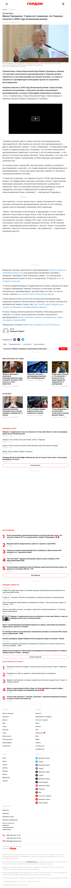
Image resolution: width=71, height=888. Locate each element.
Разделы (38, 709)
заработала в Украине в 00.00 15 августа (40, 325)
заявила (6, 96)
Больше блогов (35, 465)
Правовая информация (10, 820)
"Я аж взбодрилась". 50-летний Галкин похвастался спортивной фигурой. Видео (61, 412)
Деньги (4, 720)
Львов (4, 761)
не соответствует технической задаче (36, 294)
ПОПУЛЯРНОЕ (8, 530)
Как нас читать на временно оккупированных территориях (8, 826)
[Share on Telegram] (22, 339)
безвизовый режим (14, 344)
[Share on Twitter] (18, 339)
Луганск (5, 781)
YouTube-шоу (40, 746)
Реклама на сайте (8, 816)
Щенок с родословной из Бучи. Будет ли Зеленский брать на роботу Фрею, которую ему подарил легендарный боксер (35, 689)
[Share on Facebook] (14, 339)
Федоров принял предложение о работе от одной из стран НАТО (31, 544)
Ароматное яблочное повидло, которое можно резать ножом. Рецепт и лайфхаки (37, 667)
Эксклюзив (39, 733)
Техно (4, 733)
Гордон (4, 9)
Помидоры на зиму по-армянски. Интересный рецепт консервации (31, 673)
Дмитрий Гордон (44, 758)
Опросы (38, 742)
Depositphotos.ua (32, 862)
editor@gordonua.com (13, 841)
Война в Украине (7, 713)
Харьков (5, 771)
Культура (5, 729)
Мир (3, 723)
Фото (37, 736)
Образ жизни (6, 736)
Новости (5, 709)
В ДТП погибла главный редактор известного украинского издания (36, 411)
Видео (38, 739)
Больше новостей (35, 657)
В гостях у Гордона (42, 720)
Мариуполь (6, 777)
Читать (63, 349)
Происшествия (7, 739)
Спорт (4, 726)
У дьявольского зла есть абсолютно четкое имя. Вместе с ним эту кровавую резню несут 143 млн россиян (39, 617)
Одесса (4, 764)
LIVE (37, 729)
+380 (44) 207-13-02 (13, 838)
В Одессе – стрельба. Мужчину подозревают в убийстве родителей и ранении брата (33, 597)
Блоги (37, 723)
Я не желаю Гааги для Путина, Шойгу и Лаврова (23, 440)
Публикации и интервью (43, 716)
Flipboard (42, 789)
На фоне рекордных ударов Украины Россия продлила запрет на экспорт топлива (33, 638)
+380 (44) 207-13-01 (13, 835)
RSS (40, 792)
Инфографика (6, 742)
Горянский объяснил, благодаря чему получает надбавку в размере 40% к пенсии (12, 412)
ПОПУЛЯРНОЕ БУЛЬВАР (12, 662)
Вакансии (5, 810)
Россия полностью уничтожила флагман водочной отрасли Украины (30, 445)
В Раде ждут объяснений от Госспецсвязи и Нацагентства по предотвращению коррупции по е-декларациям (61, 379)
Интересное (6, 746)
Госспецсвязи (27, 344)
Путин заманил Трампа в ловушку (17, 451)
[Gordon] (35, 4)
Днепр (4, 774)
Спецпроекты (40, 749)
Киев (4, 758)
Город (4, 754)
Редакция (5, 813)
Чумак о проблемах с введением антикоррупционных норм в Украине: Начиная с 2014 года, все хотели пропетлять (12, 379)
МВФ (5, 344)
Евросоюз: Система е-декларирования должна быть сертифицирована (36, 376)
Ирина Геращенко (39, 344)
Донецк (5, 768)
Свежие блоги (9, 428)
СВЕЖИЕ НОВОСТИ (10, 585)
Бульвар (6, 394)
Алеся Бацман (43, 782)
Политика (12, 9)
